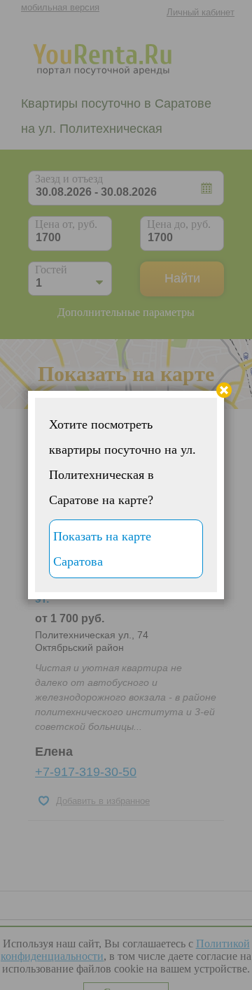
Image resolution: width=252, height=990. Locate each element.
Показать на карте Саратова (102, 548)
